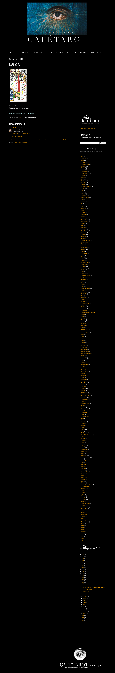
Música (83, 194)
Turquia (83, 531)
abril (84, 606)
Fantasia (83, 427)
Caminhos (83, 388)
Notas (82, 160)
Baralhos (83, 269)
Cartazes (83, 390)
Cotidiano (83, 181)
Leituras (83, 169)
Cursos (83, 314)
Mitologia (83, 227)
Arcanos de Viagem (86, 186)
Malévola (83, 468)
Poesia (83, 168)
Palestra (83, 483)
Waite (82, 536)
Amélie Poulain (84, 262)
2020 (83, 558)
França (83, 282)
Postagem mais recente (15, 139)
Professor (83, 496)
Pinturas (83, 218)
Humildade (83, 440)
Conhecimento (84, 399)
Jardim (82, 453)
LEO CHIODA (23, 53)
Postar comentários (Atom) (20, 142)
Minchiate (83, 473)
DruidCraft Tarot (85, 416)
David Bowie (84, 412)
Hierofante (83, 438)
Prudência (83, 499)
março (84, 609)
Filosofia (83, 205)
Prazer (82, 494)
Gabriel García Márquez (87, 434)
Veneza (83, 299)
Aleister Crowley (85, 197)
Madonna (83, 464)
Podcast (83, 492)
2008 (83, 615)
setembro (85, 596)
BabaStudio (84, 375)
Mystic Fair (84, 477)
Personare (83, 229)
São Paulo (83, 294)
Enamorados (84, 420)
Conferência (84, 397)
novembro (85, 586)
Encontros (83, 421)
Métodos (83, 207)
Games (83, 251)
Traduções (83, 208)
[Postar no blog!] (30, 117)
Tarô (82, 295)
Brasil (82, 271)
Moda (82, 475)
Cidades (83, 188)
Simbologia (84, 236)
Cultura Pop (84, 171)
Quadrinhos (84, 232)
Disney (83, 414)
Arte (82, 156)
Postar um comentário (16, 136)
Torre (82, 527)
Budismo (83, 384)
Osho (82, 338)
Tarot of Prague (85, 351)
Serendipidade (84, 292)
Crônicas (83, 184)
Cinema (83, 162)
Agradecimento (84, 364)
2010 (83, 580)
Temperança (84, 297)
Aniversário (84, 264)
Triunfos (83, 355)
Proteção (83, 497)
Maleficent (83, 466)
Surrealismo (84, 349)
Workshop (83, 357)
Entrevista (83, 279)
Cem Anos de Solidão (86, 394)
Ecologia (83, 318)
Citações (83, 166)
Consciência (84, 273)
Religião (83, 258)
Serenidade (84, 514)
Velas (82, 533)
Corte (82, 405)
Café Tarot (83, 386)
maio (84, 604)
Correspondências (85, 275)
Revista (83, 505)
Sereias (83, 512)
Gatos (82, 327)
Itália (82, 199)
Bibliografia (84, 379)
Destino (83, 277)
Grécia (82, 436)
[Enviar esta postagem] (25, 117)
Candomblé (84, 310)
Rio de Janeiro (84, 507)
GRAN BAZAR (96, 53)
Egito (82, 418)
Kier (82, 459)
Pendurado (83, 488)
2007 (83, 618)
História (83, 192)
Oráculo (83, 255)
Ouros (82, 340)
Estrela (83, 423)
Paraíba (83, 342)
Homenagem (84, 253)
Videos (83, 535)
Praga (82, 257)
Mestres (83, 177)
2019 (83, 560)
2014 (83, 571)
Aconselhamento (85, 303)
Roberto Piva (84, 509)
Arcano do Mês (85, 371)
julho (84, 600)
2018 (83, 563)
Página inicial (42, 139)
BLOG (12, 53)
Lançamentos (84, 331)
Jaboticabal (84, 451)
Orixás (82, 336)
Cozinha (83, 407)
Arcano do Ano (84, 370)
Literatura (83, 158)
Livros (82, 179)
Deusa (82, 245)
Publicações (84, 195)
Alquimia (83, 305)
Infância (83, 447)
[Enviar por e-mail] (28, 117)
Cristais (83, 410)
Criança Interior (85, 408)
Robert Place (84, 347)
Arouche (83, 373)
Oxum (82, 481)
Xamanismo (84, 358)
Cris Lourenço (16, 127)
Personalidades (85, 164)
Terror (82, 525)
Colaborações (84, 242)
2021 (83, 556)
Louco (82, 286)
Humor (82, 442)
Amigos (83, 366)
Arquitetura (83, 307)
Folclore (83, 429)
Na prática (83, 182)
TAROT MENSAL (80, 53)
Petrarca (83, 490)
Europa (83, 425)
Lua (82, 462)
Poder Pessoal (84, 231)
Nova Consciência (85, 288)
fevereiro (85, 611)
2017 (83, 565)
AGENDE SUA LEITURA (42, 53)
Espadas (83, 212)
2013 (82, 360)
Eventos (83, 175)
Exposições (84, 247)
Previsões (83, 345)
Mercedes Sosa (85, 471)
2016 (83, 567)
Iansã (82, 444)
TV (82, 203)
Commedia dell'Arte (86, 396)
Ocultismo (83, 479)
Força (82, 431)
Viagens (83, 260)
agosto (85, 598)
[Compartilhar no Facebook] (33, 117)
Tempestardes (84, 522)
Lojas (82, 284)
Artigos (83, 238)
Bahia (82, 377)
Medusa (83, 470)
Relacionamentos (85, 503)
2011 (83, 577)
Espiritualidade (84, 173)
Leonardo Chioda (85, 332)
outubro (85, 594)
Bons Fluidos (84, 383)
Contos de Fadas (85, 403)
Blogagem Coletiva (85, 381)
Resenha (83, 201)
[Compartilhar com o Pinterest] (35, 117)
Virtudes (83, 301)
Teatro (82, 518)
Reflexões (83, 234)
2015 (83, 569)
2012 (83, 575)
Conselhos (83, 401)
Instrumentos (84, 449)
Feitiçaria (83, 325)
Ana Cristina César (85, 368)
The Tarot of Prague (86, 353)
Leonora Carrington (85, 460)
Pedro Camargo (85, 486)
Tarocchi (83, 216)
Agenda (83, 362)
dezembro (85, 584)
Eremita (83, 321)
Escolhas (83, 323)
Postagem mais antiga (68, 139)
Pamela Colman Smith (86, 484)
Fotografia (83, 249)
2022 (83, 554)
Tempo (82, 523)
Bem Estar (83, 308)
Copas (82, 244)
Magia (82, 225)
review (82, 538)
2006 (83, 620)
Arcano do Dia (84, 220)
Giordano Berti (84, 329)
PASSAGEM (86, 591)
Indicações (83, 446)
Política (83, 290)
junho (84, 602)
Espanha (83, 281)
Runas (82, 510)
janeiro (84, 613)
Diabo (82, 316)
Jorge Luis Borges (85, 457)
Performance (84, 344)
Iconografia (84, 214)
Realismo (83, 501)
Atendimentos (84, 268)
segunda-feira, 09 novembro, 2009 (21, 133)
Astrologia (83, 266)
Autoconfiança (84, 221)
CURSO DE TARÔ (63, 53)
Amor (82, 210)
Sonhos (83, 516)
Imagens (83, 223)
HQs (82, 190)
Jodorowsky (84, 455)
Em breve (83, 320)
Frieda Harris (84, 433)
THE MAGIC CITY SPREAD (88, 129)
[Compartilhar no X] (32, 117)
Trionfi (82, 529)
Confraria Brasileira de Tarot (88, 312)
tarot (82, 540)
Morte (82, 334)
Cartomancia (84, 392)
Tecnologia (83, 520)
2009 (83, 582)
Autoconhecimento (85, 240)
